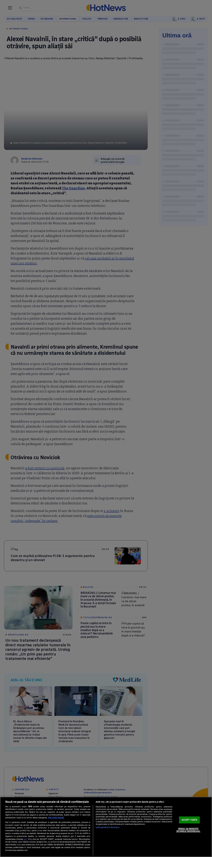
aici (25, 839)
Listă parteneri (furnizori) (107, 827)
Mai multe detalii (56, 817)
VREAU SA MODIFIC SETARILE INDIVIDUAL (188, 830)
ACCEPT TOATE (189, 819)
